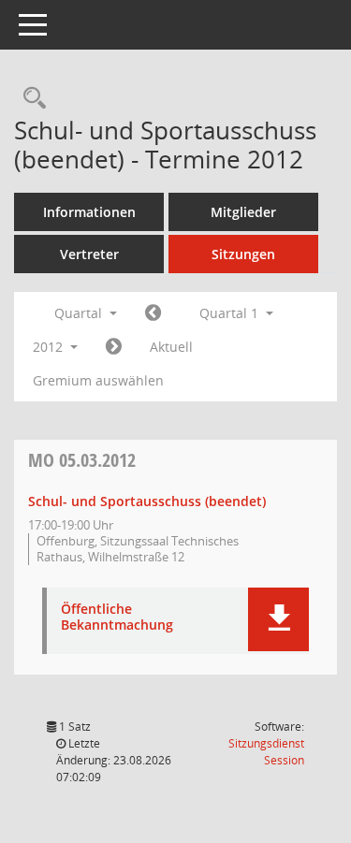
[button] (278, 619)
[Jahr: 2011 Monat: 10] (153, 313)
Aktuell (171, 347)
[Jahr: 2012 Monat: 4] (114, 347)
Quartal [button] (80, 313)
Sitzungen (243, 254)
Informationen (89, 212)
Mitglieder (243, 212)
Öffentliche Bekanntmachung (117, 617)
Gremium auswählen (98, 380)
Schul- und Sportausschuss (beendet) (147, 501)
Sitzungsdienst (266, 751)
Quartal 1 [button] (230, 313)
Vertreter (89, 254)
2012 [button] (49, 347)
